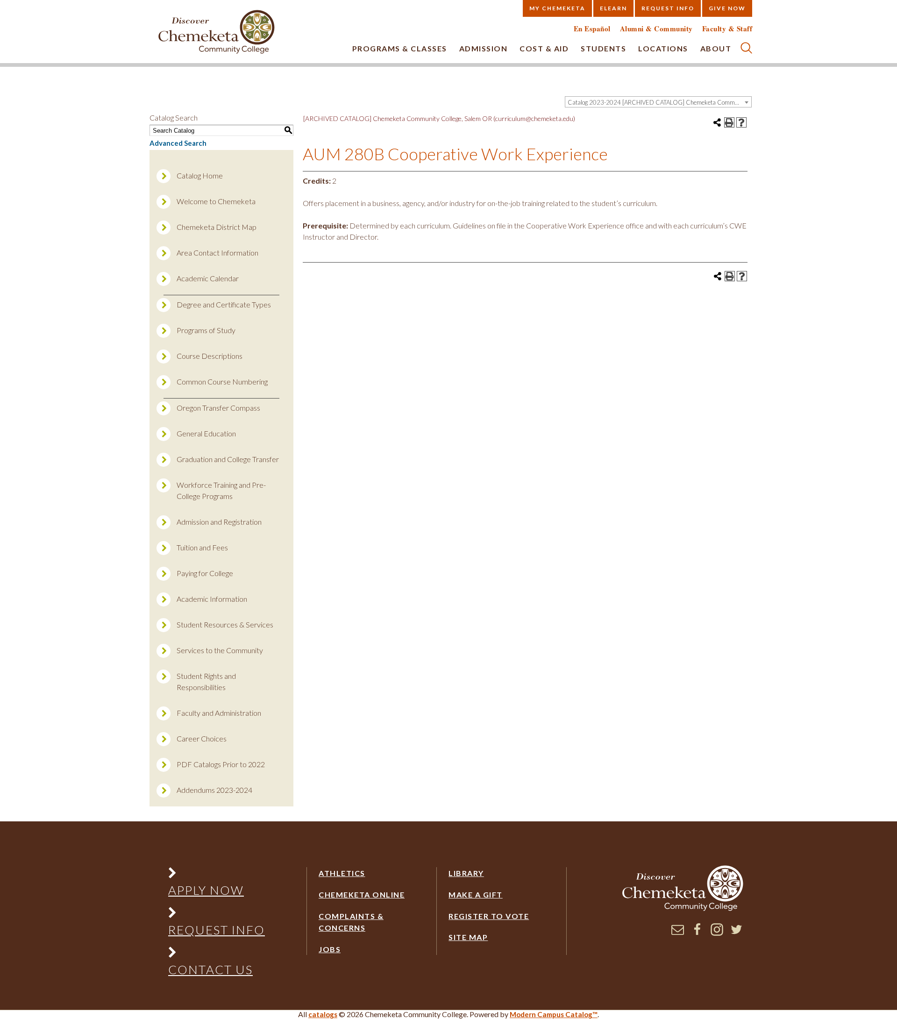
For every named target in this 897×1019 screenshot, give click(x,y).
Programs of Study (206, 330)
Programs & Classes (399, 48)
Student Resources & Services (225, 624)
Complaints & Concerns (351, 922)
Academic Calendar (208, 278)
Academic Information (212, 598)
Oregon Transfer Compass (218, 407)
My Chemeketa (557, 8)
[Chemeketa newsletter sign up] (677, 933)
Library (466, 873)
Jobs (330, 949)
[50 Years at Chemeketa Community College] (217, 32)
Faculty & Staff (727, 28)
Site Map (468, 937)
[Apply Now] (216, 875)
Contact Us (210, 969)
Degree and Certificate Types (224, 304)
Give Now (727, 8)
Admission (483, 48)
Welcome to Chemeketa (216, 201)
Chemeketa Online (362, 894)
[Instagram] (717, 933)
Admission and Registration (219, 521)
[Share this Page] (717, 122)
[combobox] (658, 101)
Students (603, 48)
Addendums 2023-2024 (214, 789)
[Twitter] (736, 933)
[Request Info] (216, 914)
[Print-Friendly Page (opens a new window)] (729, 122)
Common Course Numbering (222, 381)
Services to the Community (220, 650)
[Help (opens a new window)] (741, 122)
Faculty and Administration (219, 712)
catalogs (322, 1014)
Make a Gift (475, 894)
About (716, 48)
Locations (663, 48)
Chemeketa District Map (216, 226)
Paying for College (205, 573)
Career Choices (202, 738)
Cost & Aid (544, 48)
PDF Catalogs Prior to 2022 (221, 764)
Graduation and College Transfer (228, 459)
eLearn (613, 8)
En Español (592, 28)
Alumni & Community (656, 28)
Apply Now (206, 890)
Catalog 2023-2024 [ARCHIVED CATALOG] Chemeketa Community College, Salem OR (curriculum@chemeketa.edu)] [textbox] (659, 102)
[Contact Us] (216, 954)
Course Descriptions (209, 355)
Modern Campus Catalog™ (554, 1014)
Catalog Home (200, 175)
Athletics (342, 873)
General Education (206, 433)
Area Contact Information (217, 252)
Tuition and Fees (202, 547)
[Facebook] (697, 933)
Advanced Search (178, 143)
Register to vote (488, 916)
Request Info (667, 8)
